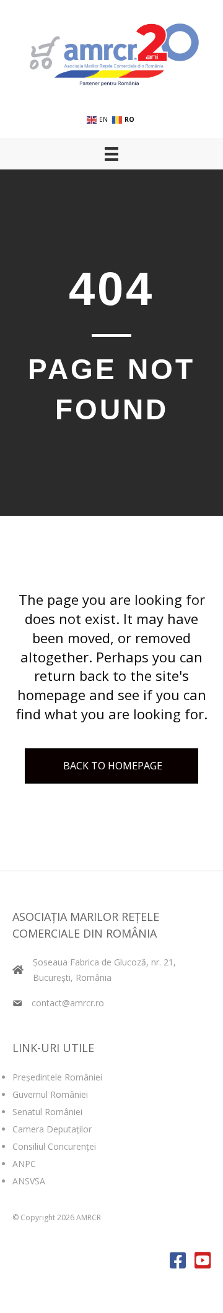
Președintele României (57, 1077)
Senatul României (47, 1112)
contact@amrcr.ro (68, 1003)
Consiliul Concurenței (54, 1146)
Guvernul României (50, 1094)
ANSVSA (28, 1181)
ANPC (24, 1164)
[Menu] (111, 154)
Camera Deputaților (52, 1129)
